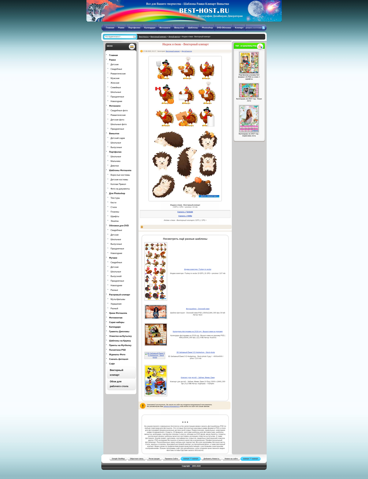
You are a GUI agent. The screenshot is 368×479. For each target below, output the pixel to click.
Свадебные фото (119, 110)
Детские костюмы (119, 179)
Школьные (116, 92)
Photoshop (207, 27)
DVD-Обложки (224, 27)
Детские (115, 64)
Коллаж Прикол (118, 184)
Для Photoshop (117, 193)
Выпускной (116, 276)
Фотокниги (164, 27)
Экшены (115, 221)
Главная (110, 27)
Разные (114, 290)
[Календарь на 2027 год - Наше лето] (248, 97)
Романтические (118, 73)
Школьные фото (119, 124)
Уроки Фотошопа (118, 313)
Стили (114, 207)
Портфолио (134, 27)
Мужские (115, 78)
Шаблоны (193, 27)
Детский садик (118, 138)
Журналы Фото (117, 354)
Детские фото (117, 119)
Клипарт (239, 27)
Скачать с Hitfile (185, 216)
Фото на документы (120, 188)
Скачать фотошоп (118, 359)
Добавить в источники (254, 28)
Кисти (113, 202)
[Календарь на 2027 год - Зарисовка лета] (248, 132)
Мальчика (115, 161)
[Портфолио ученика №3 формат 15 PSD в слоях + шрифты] (248, 73)
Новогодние (116, 101)
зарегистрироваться (171, 406)
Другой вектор (174, 37)
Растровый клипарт (119, 294)
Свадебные (116, 69)
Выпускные (116, 147)
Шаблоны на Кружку (120, 340)
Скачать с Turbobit (185, 212)
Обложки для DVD (119, 225)
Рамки (121, 27)
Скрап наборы (116, 322)
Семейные (116, 87)
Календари (149, 27)
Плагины (115, 212)
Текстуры (115, 198)
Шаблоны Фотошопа (120, 170)
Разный (114, 308)
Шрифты (115, 216)
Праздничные (117, 96)
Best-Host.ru (144, 37)
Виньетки (179, 27)
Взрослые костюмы (120, 175)
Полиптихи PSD (117, 350)
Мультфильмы (118, 299)
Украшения (116, 304)
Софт (112, 363)
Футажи (113, 258)
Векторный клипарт (159, 37)
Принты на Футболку (120, 345)
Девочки (115, 165)
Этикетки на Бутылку (120, 336)
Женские (115, 83)
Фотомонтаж (115, 317)
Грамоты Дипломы (119, 331)
